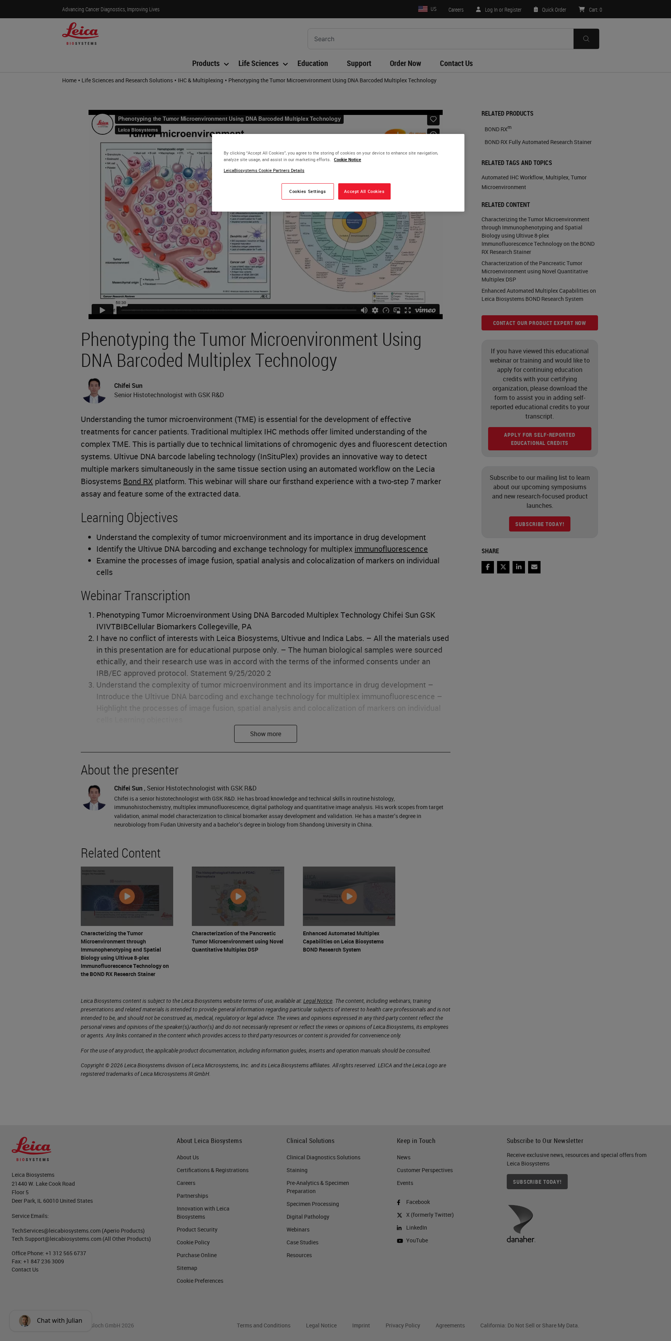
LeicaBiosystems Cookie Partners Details (264, 170)
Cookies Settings (307, 191)
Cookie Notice (347, 159)
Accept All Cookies (364, 191)
